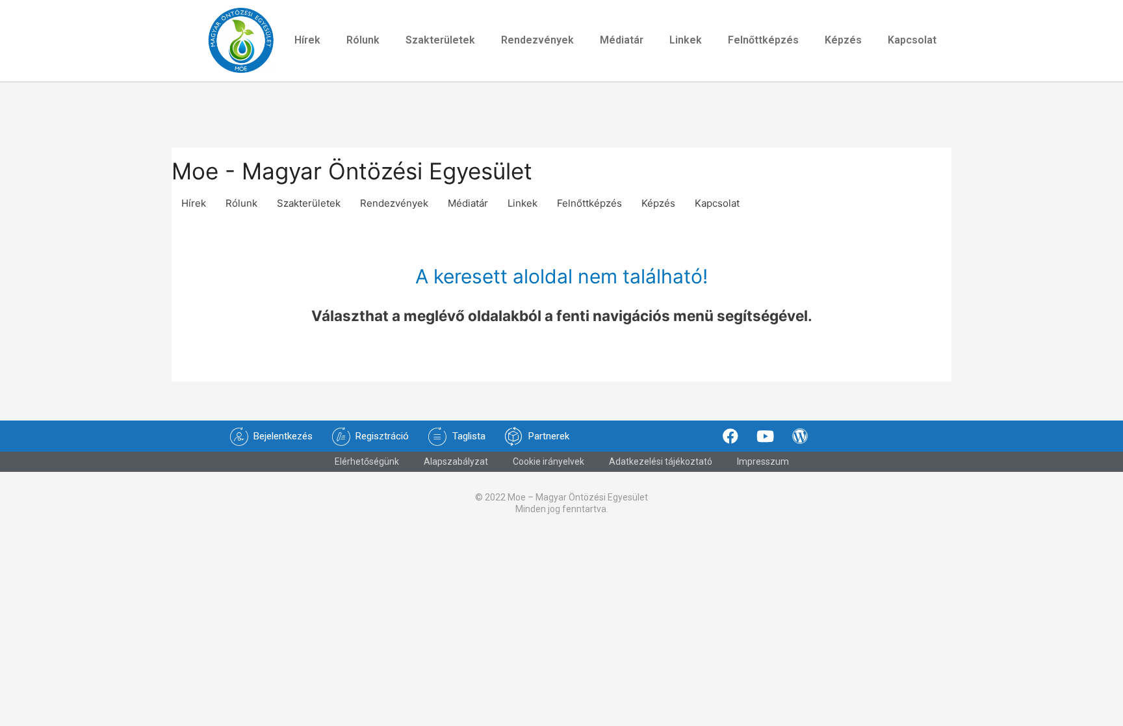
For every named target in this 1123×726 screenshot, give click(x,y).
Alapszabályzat (456, 461)
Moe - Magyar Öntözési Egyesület (352, 171)
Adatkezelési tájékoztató (660, 461)
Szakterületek (440, 40)
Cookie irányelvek (548, 461)
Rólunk (363, 40)
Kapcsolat (912, 40)
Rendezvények (537, 40)
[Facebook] (730, 436)
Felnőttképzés (763, 40)
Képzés (843, 40)
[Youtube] (765, 436)
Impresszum (763, 461)
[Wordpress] (800, 436)
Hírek (307, 40)
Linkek (685, 40)
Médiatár (621, 40)
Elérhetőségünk (367, 461)
